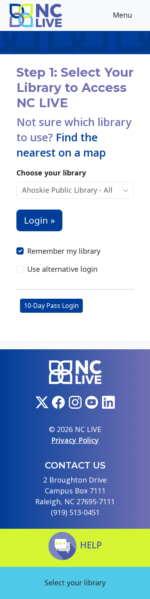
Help (91, 545)
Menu (123, 15)
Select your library (75, 582)
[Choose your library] (125, 190)
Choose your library (51, 172)
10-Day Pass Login (51, 305)
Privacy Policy (75, 440)
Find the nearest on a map (61, 145)
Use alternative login (62, 269)
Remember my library (63, 251)
